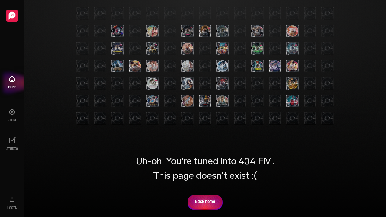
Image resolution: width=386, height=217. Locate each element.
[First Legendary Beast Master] (222, 48)
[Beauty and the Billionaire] (152, 83)
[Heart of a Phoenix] (152, 101)
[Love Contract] (275, 66)
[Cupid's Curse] (187, 66)
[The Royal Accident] (187, 48)
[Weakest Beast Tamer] (257, 66)
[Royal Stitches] (222, 101)
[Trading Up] (222, 66)
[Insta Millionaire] (152, 48)
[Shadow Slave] (292, 48)
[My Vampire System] (117, 31)
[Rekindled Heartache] (292, 31)
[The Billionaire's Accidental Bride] (257, 31)
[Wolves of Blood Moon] (222, 83)
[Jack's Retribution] (292, 66)
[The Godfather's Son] (292, 101)
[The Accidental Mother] (187, 83)
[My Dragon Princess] (135, 66)
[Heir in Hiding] (117, 66)
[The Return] (222, 31)
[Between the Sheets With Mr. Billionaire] (152, 66)
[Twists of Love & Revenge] (205, 101)
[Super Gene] (292, 83)
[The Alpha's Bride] (205, 31)
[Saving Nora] (152, 31)
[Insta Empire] (117, 48)
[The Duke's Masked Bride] (187, 31)
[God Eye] (257, 48)
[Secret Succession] (187, 101)
